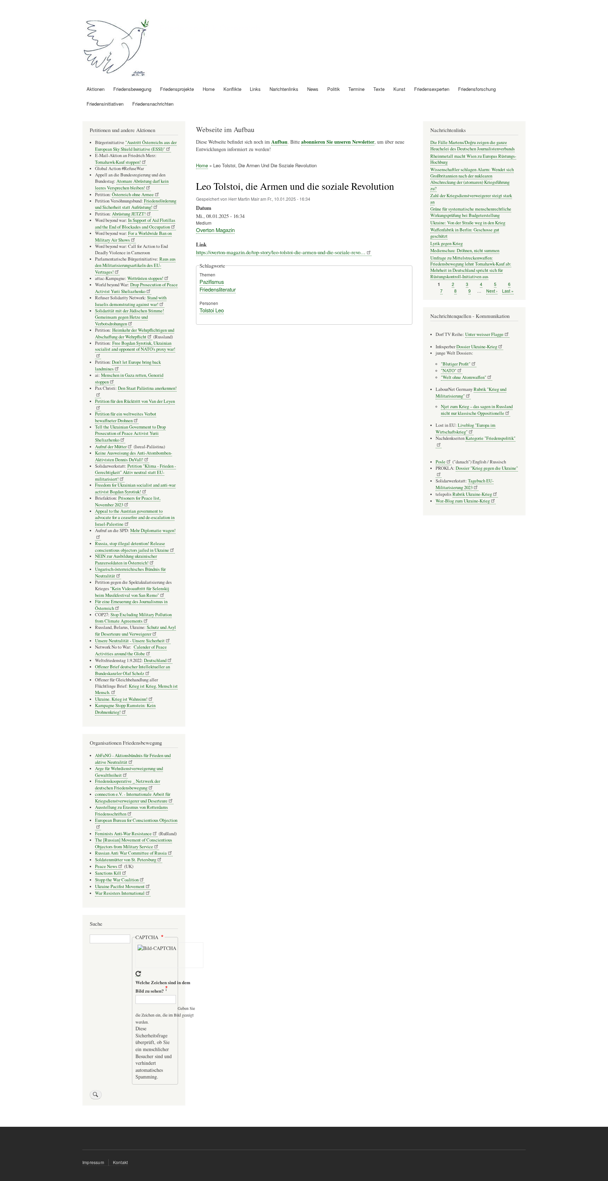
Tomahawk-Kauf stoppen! (118, 162)
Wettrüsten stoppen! (145, 278)
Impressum (93, 1162)
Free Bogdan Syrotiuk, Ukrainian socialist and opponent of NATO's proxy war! (135, 346)
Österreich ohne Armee (133, 195)
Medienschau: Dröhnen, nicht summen (464, 251)
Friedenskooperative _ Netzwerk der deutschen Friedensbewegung (127, 784)
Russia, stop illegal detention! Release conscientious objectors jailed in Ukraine (132, 546)
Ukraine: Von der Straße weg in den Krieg (467, 223)
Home (209, 89)
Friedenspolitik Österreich (209, 28)
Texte (379, 89)
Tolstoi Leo (212, 310)
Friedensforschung (477, 89)
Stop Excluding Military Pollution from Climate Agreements (133, 618)
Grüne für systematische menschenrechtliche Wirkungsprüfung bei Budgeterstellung (470, 212)
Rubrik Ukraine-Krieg (472, 494)
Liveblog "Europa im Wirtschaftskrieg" (465, 428)
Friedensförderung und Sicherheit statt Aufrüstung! (135, 204)
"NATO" (448, 371)
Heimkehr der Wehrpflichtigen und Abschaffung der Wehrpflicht (134, 333)
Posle (440, 462)
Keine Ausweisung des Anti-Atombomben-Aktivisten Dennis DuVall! (133, 456)
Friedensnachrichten (152, 103)
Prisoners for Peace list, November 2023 (127, 501)
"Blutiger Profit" (455, 364)
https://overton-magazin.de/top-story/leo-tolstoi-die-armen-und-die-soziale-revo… (281, 252)
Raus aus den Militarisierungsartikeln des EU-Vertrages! (135, 265)
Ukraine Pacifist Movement (120, 886)
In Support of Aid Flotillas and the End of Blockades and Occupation (135, 223)
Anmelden (514, 7)
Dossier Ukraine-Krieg (476, 347)
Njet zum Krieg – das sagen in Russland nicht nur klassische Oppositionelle (477, 410)
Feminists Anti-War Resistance (123, 834)
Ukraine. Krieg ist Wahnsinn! (121, 699)
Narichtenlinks (284, 89)
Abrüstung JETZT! (129, 214)
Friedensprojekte (177, 89)
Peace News (106, 866)
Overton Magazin (215, 229)
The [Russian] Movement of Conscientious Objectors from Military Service (133, 843)
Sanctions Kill (108, 873)
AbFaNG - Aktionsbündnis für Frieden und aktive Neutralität (133, 758)
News (312, 89)
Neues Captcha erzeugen (138, 974)
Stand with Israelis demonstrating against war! (130, 301)
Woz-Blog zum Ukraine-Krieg (463, 501)
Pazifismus (212, 281)
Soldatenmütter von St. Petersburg (125, 860)
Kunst (399, 89)
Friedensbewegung (132, 89)
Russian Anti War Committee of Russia (131, 853)
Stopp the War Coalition (117, 880)
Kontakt (120, 1162)
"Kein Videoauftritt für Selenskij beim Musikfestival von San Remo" (132, 592)
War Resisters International (120, 893)
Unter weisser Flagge (484, 334)
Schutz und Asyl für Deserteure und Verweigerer (135, 630)
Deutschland (155, 660)
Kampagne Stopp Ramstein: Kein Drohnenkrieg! (125, 708)
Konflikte (232, 89)
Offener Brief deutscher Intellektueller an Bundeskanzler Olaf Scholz (132, 670)
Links (255, 89)
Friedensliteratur (218, 289)
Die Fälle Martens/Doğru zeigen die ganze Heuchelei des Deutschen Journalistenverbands (472, 145)
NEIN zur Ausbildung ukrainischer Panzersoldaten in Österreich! (126, 559)
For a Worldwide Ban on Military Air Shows (133, 236)
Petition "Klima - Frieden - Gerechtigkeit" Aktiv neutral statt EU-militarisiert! (135, 472)
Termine (356, 89)
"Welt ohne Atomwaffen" (463, 377)
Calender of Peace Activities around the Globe (131, 650)
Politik (333, 89)
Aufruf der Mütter (111, 447)
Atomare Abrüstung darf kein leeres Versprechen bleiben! (132, 184)
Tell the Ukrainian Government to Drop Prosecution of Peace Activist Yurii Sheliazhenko (130, 433)
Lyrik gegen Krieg (446, 243)
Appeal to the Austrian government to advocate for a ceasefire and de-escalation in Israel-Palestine (135, 517)
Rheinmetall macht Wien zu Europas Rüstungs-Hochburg (473, 159)
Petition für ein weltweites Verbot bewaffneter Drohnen (125, 417)
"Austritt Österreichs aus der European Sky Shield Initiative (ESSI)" (136, 145)
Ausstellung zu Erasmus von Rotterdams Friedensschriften (131, 810)
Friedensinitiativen (105, 103)
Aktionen (95, 89)
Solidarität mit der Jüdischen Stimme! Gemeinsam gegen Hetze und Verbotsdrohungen (129, 317)
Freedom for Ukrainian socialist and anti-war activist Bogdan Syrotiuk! (135, 488)
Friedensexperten (431, 89)
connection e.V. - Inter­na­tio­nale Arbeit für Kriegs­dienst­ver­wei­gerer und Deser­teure (132, 797)
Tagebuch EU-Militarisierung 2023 (465, 484)
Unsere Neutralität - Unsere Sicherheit (130, 641)
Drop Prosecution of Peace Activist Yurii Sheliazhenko (136, 288)
